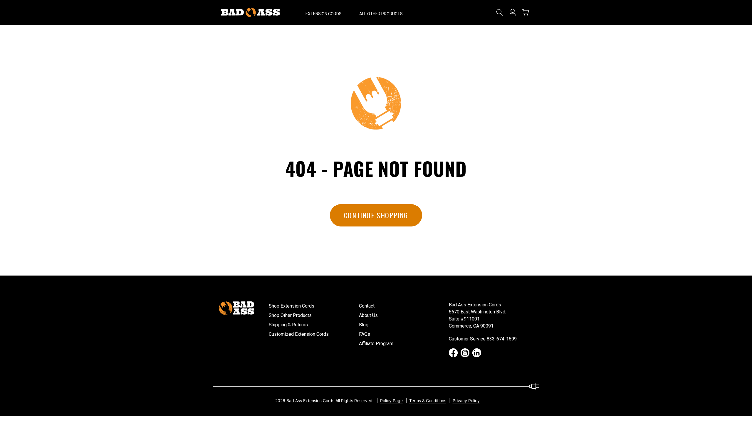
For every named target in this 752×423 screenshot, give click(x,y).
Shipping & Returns (288, 325)
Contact (367, 306)
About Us (368, 315)
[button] (323, 12)
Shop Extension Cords (291, 306)
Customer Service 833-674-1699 (483, 339)
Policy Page (391, 400)
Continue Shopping (376, 215)
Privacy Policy (466, 400)
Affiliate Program (376, 343)
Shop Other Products (290, 315)
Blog (363, 325)
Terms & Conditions (427, 400)
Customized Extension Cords (299, 334)
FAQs (364, 334)
